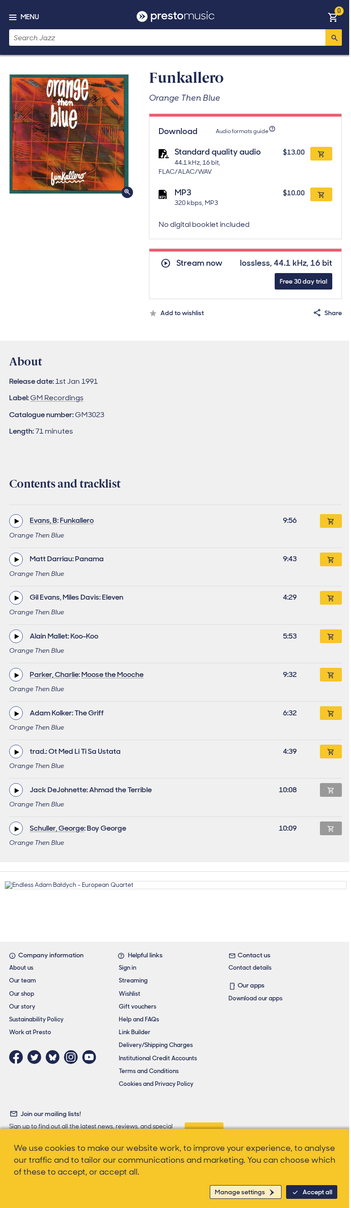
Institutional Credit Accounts (158, 1058)
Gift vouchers (137, 1006)
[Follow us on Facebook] (18, 1057)
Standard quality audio (218, 151)
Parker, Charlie (54, 674)
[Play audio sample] (16, 521)
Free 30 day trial (303, 281)
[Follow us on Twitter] (36, 1057)
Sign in (127, 968)
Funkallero (77, 520)
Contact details (250, 968)
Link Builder (134, 1032)
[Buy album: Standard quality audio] (321, 154)
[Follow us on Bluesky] (55, 1057)
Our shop (21, 994)
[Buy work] (331, 521)
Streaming (133, 980)
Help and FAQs (139, 1019)
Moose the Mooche (112, 674)
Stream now (199, 263)
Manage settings (240, 1192)
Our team (22, 980)
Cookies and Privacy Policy (156, 1084)
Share (333, 313)
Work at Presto (30, 1032)
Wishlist (129, 994)
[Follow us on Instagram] (73, 1057)
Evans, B (43, 520)
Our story (22, 1006)
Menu (30, 16)
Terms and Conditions (149, 1071)
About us (21, 968)
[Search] (333, 37)
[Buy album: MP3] (321, 194)
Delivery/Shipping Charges (156, 1045)
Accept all (317, 1192)
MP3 (183, 192)
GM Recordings (57, 398)
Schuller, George (57, 828)
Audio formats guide (242, 131)
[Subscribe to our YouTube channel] (91, 1057)
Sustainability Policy (36, 1019)
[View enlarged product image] (69, 134)
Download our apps (255, 998)
